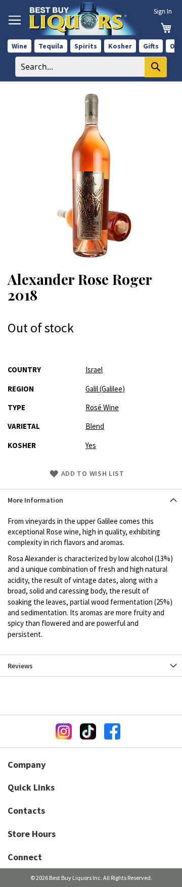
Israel (94, 369)
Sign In (163, 11)
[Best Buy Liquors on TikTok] (88, 731)
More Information (35, 500)
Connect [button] (25, 857)
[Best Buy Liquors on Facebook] (112, 731)
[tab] (91, 500)
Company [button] (27, 764)
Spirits (85, 46)
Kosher (120, 46)
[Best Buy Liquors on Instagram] (64, 731)
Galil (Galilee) (105, 388)
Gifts (151, 46)
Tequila (50, 46)
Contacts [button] (26, 810)
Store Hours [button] (32, 834)
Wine (19, 46)
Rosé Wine (102, 407)
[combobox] (91, 67)
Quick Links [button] (31, 787)
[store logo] (86, 18)
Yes (90, 445)
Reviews (20, 665)
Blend (94, 426)
